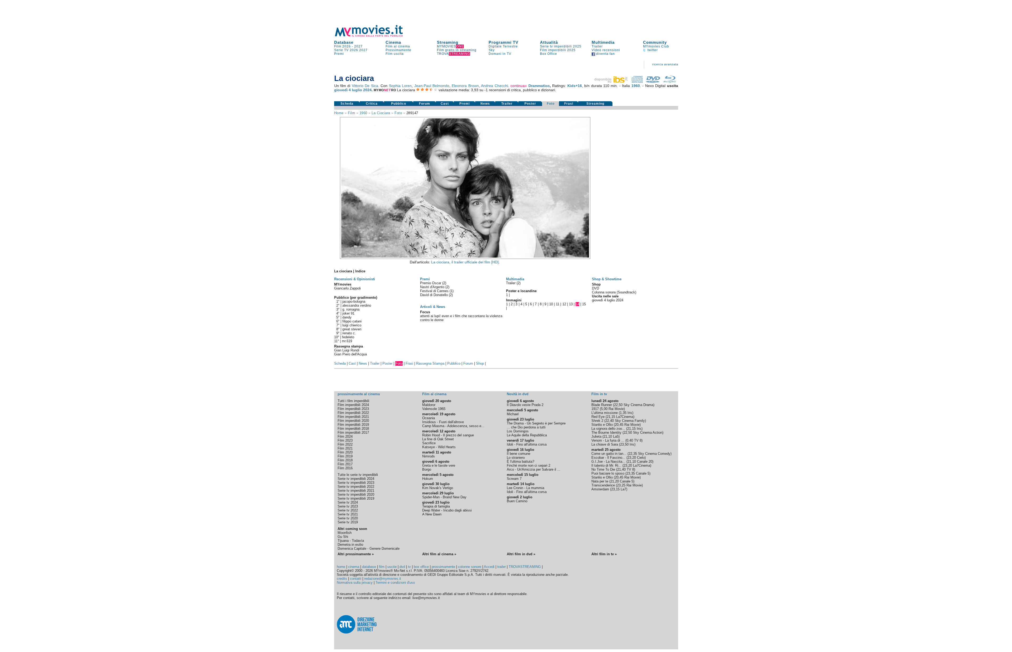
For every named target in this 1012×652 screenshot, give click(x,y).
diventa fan (605, 54)
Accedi (489, 567)
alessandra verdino (356, 305)
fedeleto (348, 337)
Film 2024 (345, 436)
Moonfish (345, 533)
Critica (372, 103)
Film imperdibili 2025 (558, 50)
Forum (424, 103)
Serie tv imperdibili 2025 (560, 46)
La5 (616, 436)
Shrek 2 (597, 421)
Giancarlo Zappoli (347, 288)
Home (339, 113)
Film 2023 (345, 440)
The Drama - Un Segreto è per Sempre (536, 423)
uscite (392, 567)
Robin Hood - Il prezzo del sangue (448, 435)
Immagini (514, 300)
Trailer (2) (513, 283)
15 (584, 304)
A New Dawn (431, 514)
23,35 (630, 473)
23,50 (624, 444)
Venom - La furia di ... (607, 440)
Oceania (428, 418)
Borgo (426, 469)
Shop (480, 363)
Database (343, 42)
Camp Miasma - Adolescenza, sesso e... (453, 426)
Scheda (346, 103)
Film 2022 (345, 444)
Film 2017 (345, 464)
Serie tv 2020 (348, 518)
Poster (530, 103)
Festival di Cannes (435, 291)
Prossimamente (398, 50)
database (369, 567)
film (351, 113)
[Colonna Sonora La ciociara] (637, 81)
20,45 (619, 425)
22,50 (618, 405)
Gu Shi (343, 537)
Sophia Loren (400, 86)
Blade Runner (601, 405)
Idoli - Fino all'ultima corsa (527, 444)
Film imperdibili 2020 (353, 421)
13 (571, 304)
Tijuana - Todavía (351, 541)
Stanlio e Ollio (602, 425)
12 (564, 304)
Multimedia (603, 42)
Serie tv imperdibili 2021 (356, 490)
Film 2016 (345, 468)
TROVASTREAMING (525, 567)
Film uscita (395, 54)
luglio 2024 (362, 90)
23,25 (621, 485)
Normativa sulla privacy (355, 583)
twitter (652, 50)
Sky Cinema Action (647, 432)
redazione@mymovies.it (382, 579)
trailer (501, 567)
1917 (595, 409)
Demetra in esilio (350, 545)
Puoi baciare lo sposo (607, 473)
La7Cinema (624, 417)
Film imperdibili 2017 (353, 432)
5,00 (604, 409)
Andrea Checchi (494, 86)
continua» (518, 86)
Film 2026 (342, 46)
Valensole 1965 (433, 409)
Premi (339, 54)
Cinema (393, 42)
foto (398, 113)
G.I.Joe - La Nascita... (608, 461)
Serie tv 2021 (348, 514)
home (341, 567)
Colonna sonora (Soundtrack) (614, 292)
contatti (355, 579)
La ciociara (381, 113)
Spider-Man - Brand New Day (444, 497)
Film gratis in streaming (456, 50)
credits (342, 579)
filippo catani (352, 321)
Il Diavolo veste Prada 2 (525, 405)
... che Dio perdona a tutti (526, 427)
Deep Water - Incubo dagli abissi (447, 510)
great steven (351, 329)
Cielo (641, 458)
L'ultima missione (604, 413)
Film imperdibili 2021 (353, 417)
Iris (629, 413)
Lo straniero (516, 458)
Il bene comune (518, 454)
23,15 (615, 489)
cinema (353, 567)
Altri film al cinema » (439, 554)
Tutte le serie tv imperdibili (358, 475)
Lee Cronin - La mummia (525, 488)
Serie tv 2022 (348, 510)
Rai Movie (616, 409)
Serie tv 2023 (348, 506)
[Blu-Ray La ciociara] (669, 81)
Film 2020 (345, 452)
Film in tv (599, 394)
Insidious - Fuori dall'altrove (443, 422)
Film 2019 (345, 456)
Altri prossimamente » (356, 554)
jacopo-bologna (353, 301)
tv (409, 567)
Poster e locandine (521, 291)
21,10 (608, 436)
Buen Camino (517, 501)
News (485, 103)
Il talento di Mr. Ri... (606, 465)
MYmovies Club (656, 46)
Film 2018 (345, 460)
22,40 (609, 421)
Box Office (548, 54)
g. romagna (350, 309)
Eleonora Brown (465, 86)
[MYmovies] (373, 36)
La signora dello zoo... (608, 429)
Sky (492, 50)
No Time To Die (603, 469)
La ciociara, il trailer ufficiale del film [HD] (465, 262)
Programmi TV (503, 42)
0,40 (629, 440)
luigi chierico (351, 325)
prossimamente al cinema (359, 394)
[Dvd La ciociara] (653, 81)
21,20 (614, 481)
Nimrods (428, 456)
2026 (354, 50)
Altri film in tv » (604, 554)
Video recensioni (606, 50)
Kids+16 (574, 86)
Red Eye (598, 417)
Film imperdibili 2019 (353, 425)
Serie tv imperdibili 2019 (356, 498)
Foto (550, 103)
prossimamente (443, 567)
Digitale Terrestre (503, 46)
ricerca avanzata (665, 64)
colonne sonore (469, 567)
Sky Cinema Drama (638, 405)
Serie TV (341, 50)
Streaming (447, 42)
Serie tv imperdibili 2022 (356, 487)
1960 (635, 86)
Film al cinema (398, 46)
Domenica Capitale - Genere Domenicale (369, 548)
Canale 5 (642, 473)
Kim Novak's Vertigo (437, 488)
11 (557, 304)
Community (655, 42)
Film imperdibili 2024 (353, 405)
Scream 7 (514, 479)
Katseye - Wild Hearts (439, 447)
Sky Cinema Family (630, 421)
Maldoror (428, 405)
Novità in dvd (517, 394)
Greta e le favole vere (438, 465)
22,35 (633, 454)
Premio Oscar (431, 283)
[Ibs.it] (611, 81)
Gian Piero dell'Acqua (350, 354)
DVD (595, 288)
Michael (513, 414)
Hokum (427, 479)
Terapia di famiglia (436, 506)
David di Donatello (434, 295)
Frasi (568, 103)
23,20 (631, 458)
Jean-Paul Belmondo (431, 86)
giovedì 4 (342, 90)
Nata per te (599, 481)
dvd (402, 567)
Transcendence (603, 485)
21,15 (611, 417)
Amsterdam (600, 489)
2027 (358, 46)
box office (421, 567)
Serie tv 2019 (348, 522)
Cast (445, 103)
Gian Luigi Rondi (346, 350)
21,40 (621, 469)
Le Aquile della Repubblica (527, 435)
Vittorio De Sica (365, 86)
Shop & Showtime (606, 279)
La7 (623, 489)
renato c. (349, 333)
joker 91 (348, 313)
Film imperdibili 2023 (353, 409)
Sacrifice (429, 443)
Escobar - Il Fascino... (608, 458)
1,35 (623, 413)
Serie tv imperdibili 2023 (356, 483)
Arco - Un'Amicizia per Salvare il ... (533, 469)
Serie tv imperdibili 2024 (356, 479)
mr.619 (347, 341)
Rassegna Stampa (430, 363)
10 (551, 304)
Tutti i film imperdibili (353, 401)
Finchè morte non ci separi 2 (528, 465)
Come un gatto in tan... (608, 454)
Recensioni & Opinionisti (354, 279)
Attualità (549, 42)
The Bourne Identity (606, 432)
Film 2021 (345, 448)
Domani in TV (500, 54)
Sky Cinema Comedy (654, 454)
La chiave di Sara (604, 444)
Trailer (597, 46)
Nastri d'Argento (432, 287)
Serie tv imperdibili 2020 (356, 494)
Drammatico (539, 86)
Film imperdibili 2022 (353, 413)
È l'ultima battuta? (520, 461)
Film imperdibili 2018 (353, 429)
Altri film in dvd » (521, 554)
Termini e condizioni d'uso (395, 583)
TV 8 (637, 440)
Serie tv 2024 (348, 502)
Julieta (596, 436)
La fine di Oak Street (438, 439)
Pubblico (398, 103)
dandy (347, 317)
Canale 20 (644, 461)
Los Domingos (518, 431)
